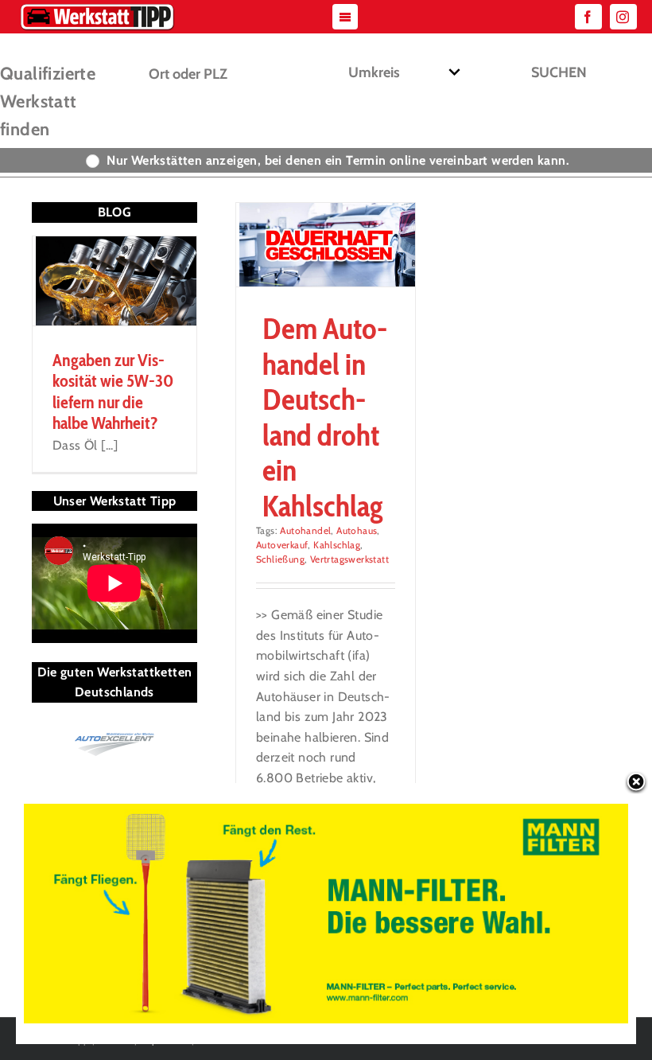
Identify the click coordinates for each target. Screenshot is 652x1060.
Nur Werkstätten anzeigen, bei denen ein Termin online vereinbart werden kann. (338, 160)
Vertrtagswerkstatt (349, 559)
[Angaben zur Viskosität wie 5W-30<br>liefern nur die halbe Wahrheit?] (114, 280)
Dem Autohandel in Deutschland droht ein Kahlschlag (324, 417)
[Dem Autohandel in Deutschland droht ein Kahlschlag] (325, 244)
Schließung (280, 559)
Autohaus (356, 530)
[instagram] (623, 16)
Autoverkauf (282, 545)
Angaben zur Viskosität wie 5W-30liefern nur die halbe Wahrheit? (112, 391)
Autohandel (305, 530)
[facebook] (588, 16)
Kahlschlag (336, 545)
